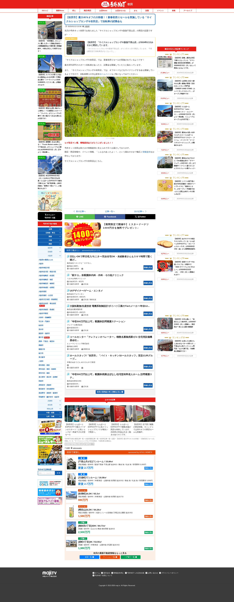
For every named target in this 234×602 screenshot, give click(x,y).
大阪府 (87, 26)
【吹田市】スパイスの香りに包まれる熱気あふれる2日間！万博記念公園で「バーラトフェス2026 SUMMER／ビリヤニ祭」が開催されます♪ (50, 80)
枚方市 (41, 353)
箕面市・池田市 (44, 333)
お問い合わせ (153, 573)
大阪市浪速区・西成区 (46, 309)
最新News (60, 10)
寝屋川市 (42, 349)
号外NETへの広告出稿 (135, 573)
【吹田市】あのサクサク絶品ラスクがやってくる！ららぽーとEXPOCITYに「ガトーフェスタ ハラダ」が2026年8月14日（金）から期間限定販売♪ (185, 244)
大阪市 (41, 264)
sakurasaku (77, 448)
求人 (74, 10)
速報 (173, 10)
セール (87, 444)
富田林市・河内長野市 (46, 389)
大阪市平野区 (43, 313)
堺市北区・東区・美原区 (47, 369)
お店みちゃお (120, 10)
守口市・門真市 (44, 321)
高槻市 (41, 345)
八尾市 (41, 361)
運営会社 (106, 573)
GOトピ (45, 10)
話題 (147, 10)
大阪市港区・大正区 (46, 295)
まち (135, 10)
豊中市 (44, 337)
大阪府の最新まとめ (46, 260)
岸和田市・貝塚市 (45, 385)
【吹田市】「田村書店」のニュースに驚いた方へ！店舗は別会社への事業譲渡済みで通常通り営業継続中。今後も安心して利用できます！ (50, 46)
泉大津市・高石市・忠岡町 (48, 377)
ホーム (97, 573)
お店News (103, 10)
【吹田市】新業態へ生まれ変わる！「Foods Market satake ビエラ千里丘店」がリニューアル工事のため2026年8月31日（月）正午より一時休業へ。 (50, 147)
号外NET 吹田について (103, 575)
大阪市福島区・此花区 (46, 275)
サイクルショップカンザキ (74, 444)
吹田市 (41, 325)
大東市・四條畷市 (45, 317)
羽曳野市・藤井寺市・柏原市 (49, 397)
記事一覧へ (110, 211)
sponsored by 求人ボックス (91, 250)
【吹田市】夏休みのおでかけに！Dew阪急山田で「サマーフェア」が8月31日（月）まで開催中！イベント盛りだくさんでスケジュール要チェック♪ (185, 163)
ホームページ (105, 74)
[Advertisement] (176, 30)
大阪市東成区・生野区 (46, 287)
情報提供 (146, 152)
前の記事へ (81, 211)
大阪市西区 (43, 291)
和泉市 (41, 381)
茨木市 (41, 329)
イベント (160, 10)
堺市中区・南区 (44, 373)
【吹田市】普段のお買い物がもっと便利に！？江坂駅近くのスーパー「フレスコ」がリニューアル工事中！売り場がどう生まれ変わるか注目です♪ (50, 113)
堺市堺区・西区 (44, 365)
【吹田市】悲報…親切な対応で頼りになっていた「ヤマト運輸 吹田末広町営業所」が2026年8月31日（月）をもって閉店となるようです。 (185, 63)
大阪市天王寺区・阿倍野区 (48, 299)
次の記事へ (139, 211)
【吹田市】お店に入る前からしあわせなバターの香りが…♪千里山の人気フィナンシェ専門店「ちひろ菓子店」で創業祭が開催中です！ (184, 346)
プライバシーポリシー (169, 573)
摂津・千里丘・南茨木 (46, 341)
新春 (92, 444)
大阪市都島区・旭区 (46, 279)
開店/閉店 (87, 10)
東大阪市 (42, 357)
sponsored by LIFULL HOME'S (140, 452)
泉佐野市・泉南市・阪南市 (48, 393)
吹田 (130, 4)
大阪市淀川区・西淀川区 (47, 272)
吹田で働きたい (73, 250)
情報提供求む (119, 573)
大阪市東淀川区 (44, 268)
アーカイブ (188, 10)
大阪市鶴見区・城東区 (46, 283)
